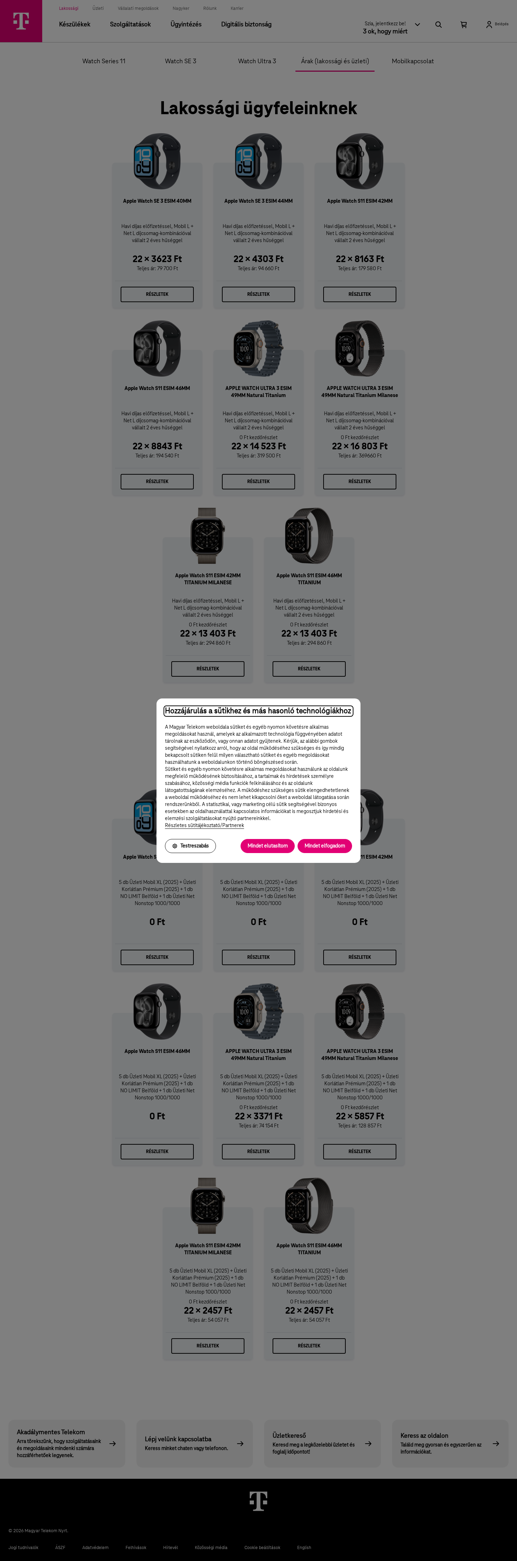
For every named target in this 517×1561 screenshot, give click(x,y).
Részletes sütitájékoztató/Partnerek (204, 825)
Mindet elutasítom (268, 846)
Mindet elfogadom (325, 846)
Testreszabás (194, 846)
